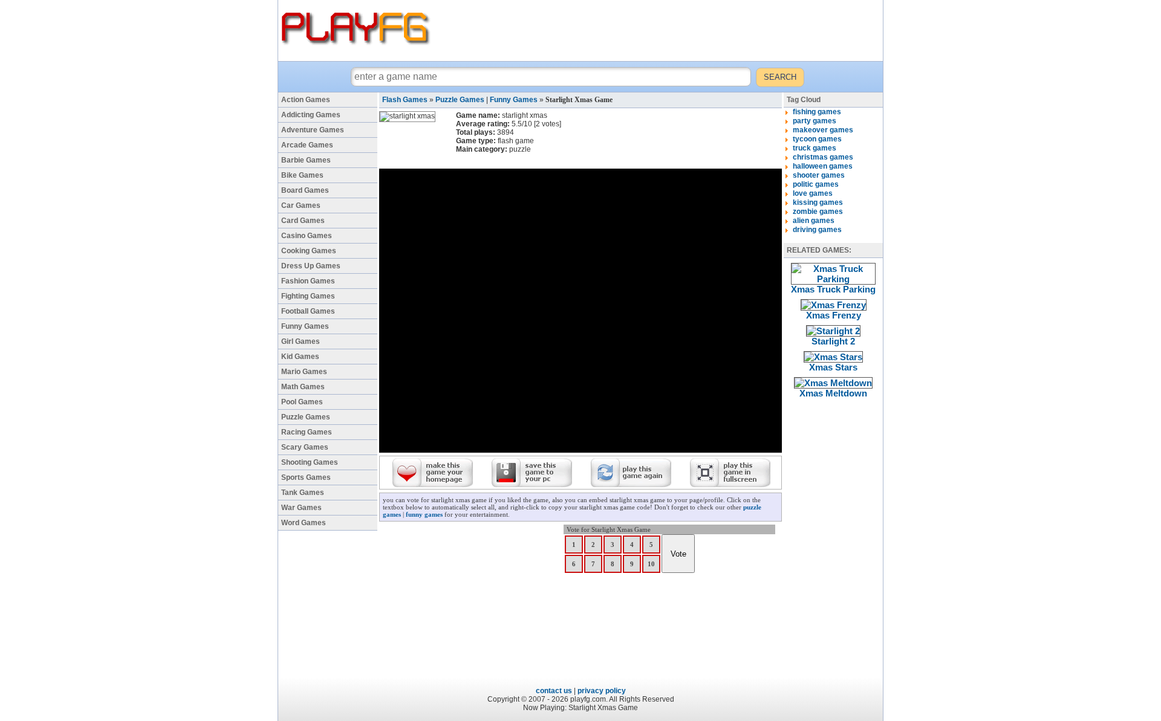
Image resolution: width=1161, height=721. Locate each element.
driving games (817, 229)
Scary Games (304, 447)
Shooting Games (309, 462)
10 (651, 563)
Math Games (303, 387)
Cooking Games (308, 251)
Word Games (303, 523)
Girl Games (300, 341)
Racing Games (306, 432)
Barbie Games (306, 160)
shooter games (819, 175)
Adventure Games (312, 130)
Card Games (303, 220)
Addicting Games (310, 115)
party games (814, 121)
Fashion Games (308, 281)
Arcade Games (307, 145)
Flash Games (405, 99)
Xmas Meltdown (833, 393)
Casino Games (306, 235)
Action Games (305, 99)
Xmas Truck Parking (833, 289)
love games (813, 193)
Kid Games (300, 356)
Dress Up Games (310, 266)
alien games (813, 220)
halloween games (823, 166)
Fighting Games (308, 296)
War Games (301, 507)
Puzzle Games (305, 417)
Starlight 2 (833, 341)
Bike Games (302, 175)
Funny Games (305, 326)
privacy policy (601, 691)
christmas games (823, 157)
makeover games (823, 130)
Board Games (305, 190)
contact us (554, 691)
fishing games (817, 112)
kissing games (818, 202)
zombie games (818, 211)
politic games (816, 184)
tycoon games (817, 139)
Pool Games (302, 402)
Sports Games (306, 477)
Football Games (308, 311)
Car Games (300, 205)
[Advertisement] (658, 30)
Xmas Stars (833, 367)
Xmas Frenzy (833, 315)
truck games (814, 148)
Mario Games (304, 371)
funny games (424, 514)
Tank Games (302, 492)
